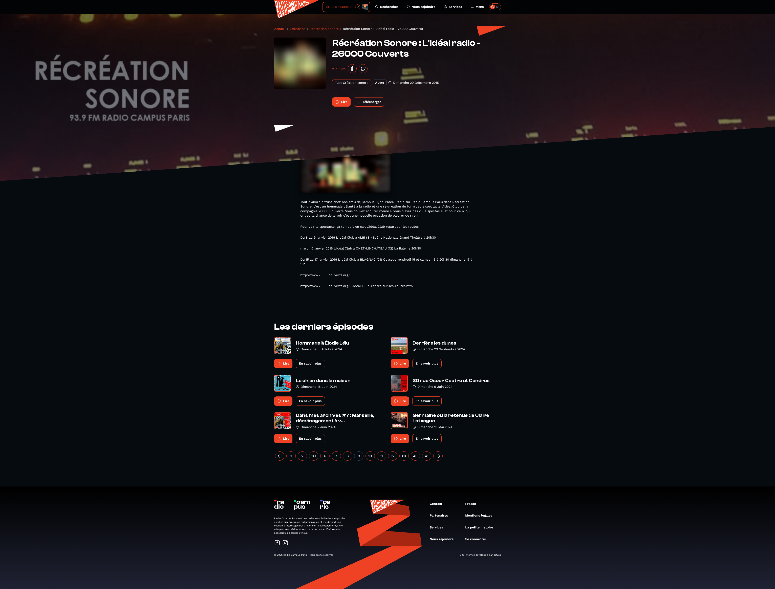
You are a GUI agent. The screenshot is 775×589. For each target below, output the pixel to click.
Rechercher (389, 7)
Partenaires (439, 515)
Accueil (280, 29)
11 (381, 456)
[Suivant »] (438, 456)
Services (455, 7)
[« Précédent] (279, 456)
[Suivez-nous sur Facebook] (277, 543)
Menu (479, 7)
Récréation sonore (324, 29)
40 (415, 456)
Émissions (297, 29)
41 (426, 456)
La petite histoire (479, 527)
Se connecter (475, 539)
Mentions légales (478, 515)
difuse (497, 554)
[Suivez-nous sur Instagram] (285, 543)
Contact (436, 504)
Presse (470, 504)
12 (393, 456)
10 (370, 456)
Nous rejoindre (423, 7)
